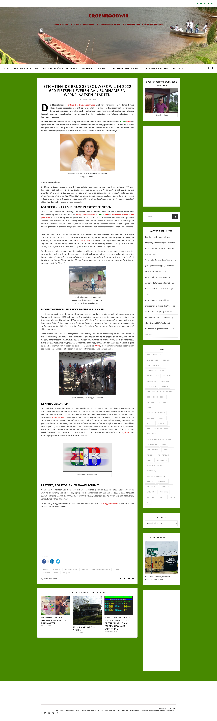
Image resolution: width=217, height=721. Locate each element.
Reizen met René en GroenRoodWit (60, 68)
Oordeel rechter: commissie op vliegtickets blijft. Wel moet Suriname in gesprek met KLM (159, 323)
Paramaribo (152, 450)
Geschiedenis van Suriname (160, 392)
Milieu (162, 418)
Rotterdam (46, 573)
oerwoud (151, 434)
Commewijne (153, 376)
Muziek (150, 423)
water (163, 497)
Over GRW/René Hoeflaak (26, 68)
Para (164, 444)
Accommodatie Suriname (94, 68)
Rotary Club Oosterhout (86, 214)
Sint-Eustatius (154, 465)
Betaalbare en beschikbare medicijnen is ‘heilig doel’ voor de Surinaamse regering (160, 306)
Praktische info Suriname (126, 68)
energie (164, 386)
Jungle (150, 407)
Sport (56, 573)
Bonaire (167, 360)
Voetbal (151, 497)
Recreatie (117, 569)
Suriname (162, 481)
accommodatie (154, 355)
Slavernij (151, 471)
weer (172, 497)
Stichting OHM (83, 240)
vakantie (151, 492)
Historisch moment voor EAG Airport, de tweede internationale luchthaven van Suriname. (160, 283)
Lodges (150, 418)
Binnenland (152, 360)
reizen (150, 455)
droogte (165, 381)
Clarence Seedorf (155, 370)
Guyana (150, 402)
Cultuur (167, 376)
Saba (149, 460)
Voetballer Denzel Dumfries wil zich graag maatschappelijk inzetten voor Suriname (161, 265)
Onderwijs (152, 444)
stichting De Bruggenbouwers (80, 105)
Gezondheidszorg (70, 569)
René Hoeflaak (50, 578)
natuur (162, 423)
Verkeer (164, 492)
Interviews (178, 68)
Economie (56, 569)
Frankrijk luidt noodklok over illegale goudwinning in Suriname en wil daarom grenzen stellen (160, 243)
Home (6, 68)
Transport (66, 573)
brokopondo (153, 365)
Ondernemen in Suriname (101, 569)
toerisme (151, 487)
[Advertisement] (87, 528)
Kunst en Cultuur (156, 413)
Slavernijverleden (156, 476)
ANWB (97, 345)
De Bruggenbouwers (109, 503)
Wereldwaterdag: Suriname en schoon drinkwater (53, 620)
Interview (84, 569)
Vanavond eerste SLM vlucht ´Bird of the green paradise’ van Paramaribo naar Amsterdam (117, 623)
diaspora (46, 569)
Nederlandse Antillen (157, 68)
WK (148, 502)
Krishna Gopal (58, 417)
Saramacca (161, 460)
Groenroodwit (108, 15)
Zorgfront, (125, 432)
